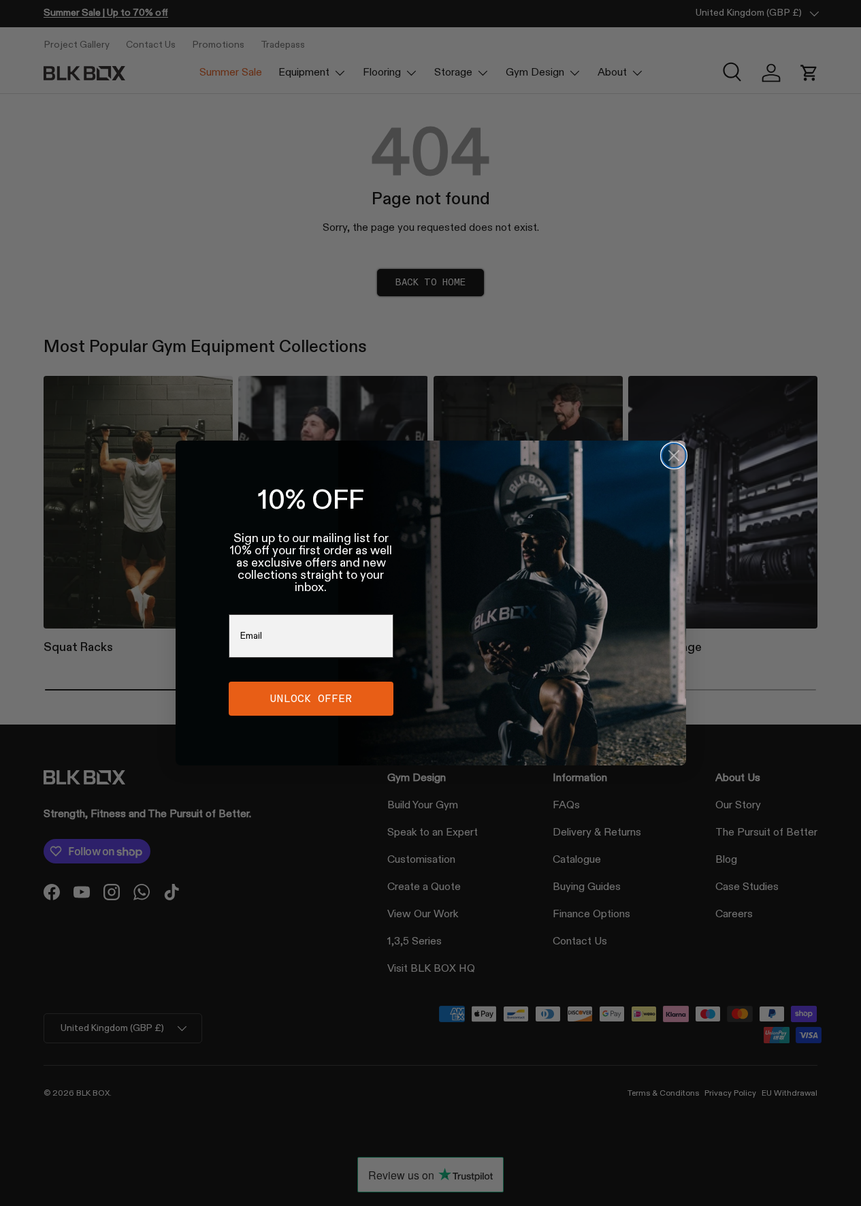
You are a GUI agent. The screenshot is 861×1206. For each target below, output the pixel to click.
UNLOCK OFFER (311, 698)
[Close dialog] (674, 455)
